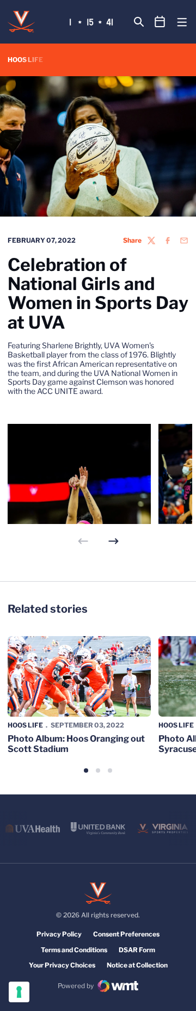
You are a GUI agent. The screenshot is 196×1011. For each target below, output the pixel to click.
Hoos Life (25, 725)
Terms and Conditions (74, 950)
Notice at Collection (137, 965)
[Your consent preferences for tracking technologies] (19, 992)
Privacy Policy (59, 934)
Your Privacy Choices (62, 965)
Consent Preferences (126, 934)
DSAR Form (137, 950)
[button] (113, 541)
